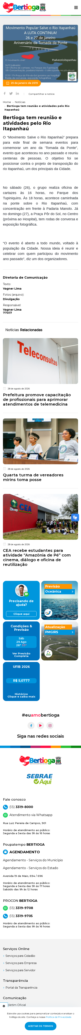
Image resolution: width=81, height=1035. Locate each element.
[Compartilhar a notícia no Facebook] (4, 93)
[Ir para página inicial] (24, 7)
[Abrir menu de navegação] (76, 7)
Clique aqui (21, 613)
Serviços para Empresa (21, 963)
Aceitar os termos (40, 1026)
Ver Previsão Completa (21, 654)
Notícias (20, 102)
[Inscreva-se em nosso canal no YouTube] (40, 725)
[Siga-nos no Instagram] (49, 725)
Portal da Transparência (21, 987)
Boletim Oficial (16, 1005)
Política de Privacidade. (59, 1017)
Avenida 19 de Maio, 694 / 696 (26, 882)
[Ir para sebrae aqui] (40, 779)
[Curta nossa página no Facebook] (31, 725)
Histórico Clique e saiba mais (21, 695)
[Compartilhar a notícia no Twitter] (11, 93)
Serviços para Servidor (20, 970)
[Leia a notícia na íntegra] (40, 373)
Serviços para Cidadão (20, 956)
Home (7, 102)
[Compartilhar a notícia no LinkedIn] (17, 93)
